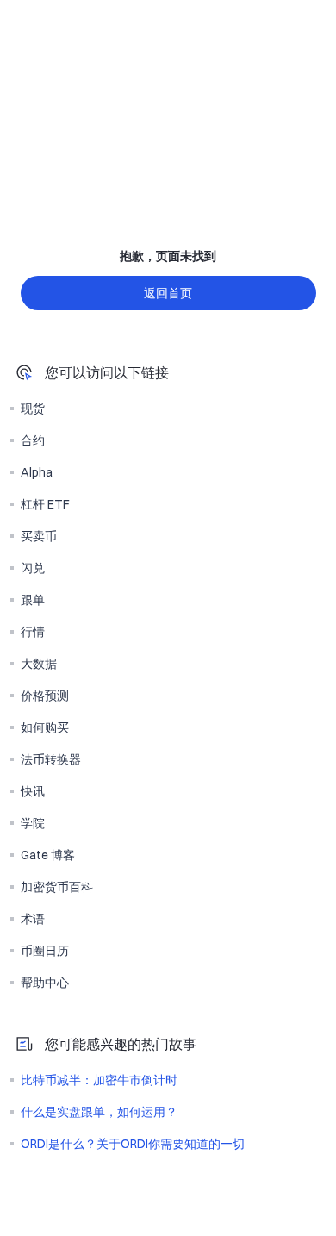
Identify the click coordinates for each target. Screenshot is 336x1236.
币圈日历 (45, 950)
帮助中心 (45, 982)
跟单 (33, 600)
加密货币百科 (57, 887)
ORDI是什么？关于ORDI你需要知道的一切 (133, 1144)
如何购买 (45, 727)
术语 (33, 919)
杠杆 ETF (45, 504)
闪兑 (33, 568)
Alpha (37, 472)
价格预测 (45, 695)
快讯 (33, 791)
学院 (33, 823)
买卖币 (39, 536)
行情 (33, 632)
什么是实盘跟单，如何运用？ (99, 1112)
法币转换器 (51, 759)
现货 (33, 408)
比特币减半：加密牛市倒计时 (99, 1080)
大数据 (39, 663)
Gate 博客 (48, 855)
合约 (33, 440)
